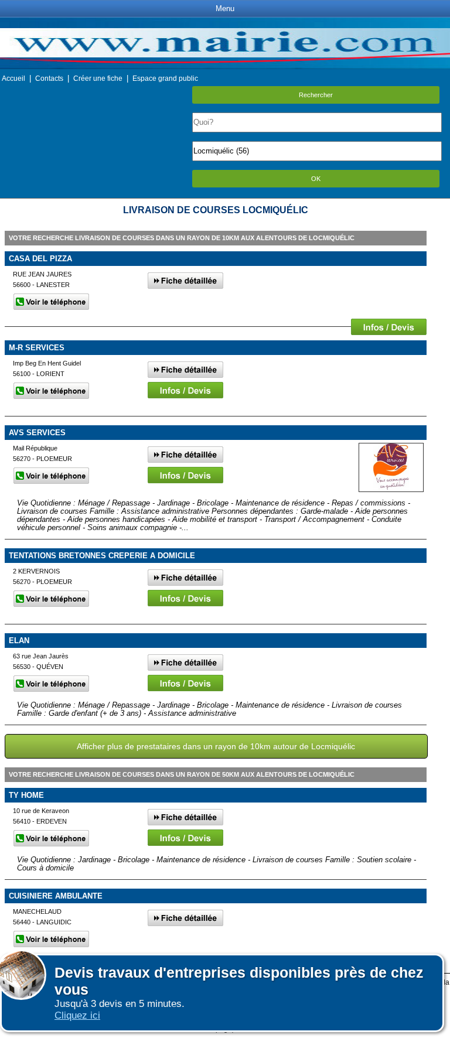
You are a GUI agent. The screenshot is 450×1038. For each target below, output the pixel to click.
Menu (225, 8)
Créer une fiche (97, 78)
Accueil (13, 78)
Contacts (49, 78)
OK (316, 178)
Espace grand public (165, 78)
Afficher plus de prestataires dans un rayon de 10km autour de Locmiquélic (216, 746)
